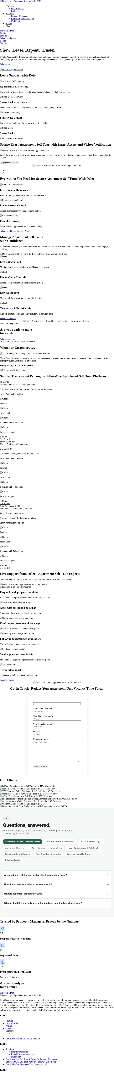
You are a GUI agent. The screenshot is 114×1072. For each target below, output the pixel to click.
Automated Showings (15, 848)
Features (14, 11)
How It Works (17, 8)
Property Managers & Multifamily (83, 848)
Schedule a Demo (8, 31)
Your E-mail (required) (43, 724)
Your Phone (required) (43, 716)
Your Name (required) (42, 708)
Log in (3, 33)
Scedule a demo (7, 680)
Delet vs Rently (18, 1033)
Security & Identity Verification (60, 842)
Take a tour (5, 64)
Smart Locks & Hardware (78, 854)
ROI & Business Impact (91, 842)
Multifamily (16, 21)
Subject (36, 731)
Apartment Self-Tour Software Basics (22, 842)
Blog (8, 26)
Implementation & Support (17, 854)
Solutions (10, 13)
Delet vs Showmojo (20, 1036)
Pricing (9, 23)
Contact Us (10, 1028)
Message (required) (41, 739)
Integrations (56, 848)
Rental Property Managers (22, 18)
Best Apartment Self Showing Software (23, 1038)
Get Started (5, 439)
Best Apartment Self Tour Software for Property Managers (31, 1059)
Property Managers (19, 16)
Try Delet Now (22, 231)
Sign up (3, 36)
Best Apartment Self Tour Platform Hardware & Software (31, 1062)
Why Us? (10, 6)
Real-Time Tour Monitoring (48, 854)
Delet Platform (38, 848)
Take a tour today (7, 339)
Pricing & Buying (13, 860)
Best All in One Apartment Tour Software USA (26, 1064)
